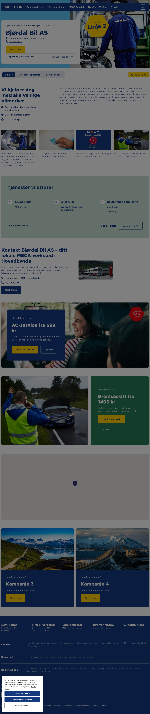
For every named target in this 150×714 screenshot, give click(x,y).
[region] (22, 694)
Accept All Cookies (22, 693)
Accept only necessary (22, 699)
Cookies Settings (22, 705)
